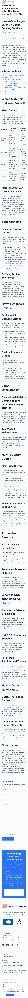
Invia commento (7, 839)
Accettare (10, 995)
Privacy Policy (13, 834)
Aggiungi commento (8, 812)
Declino (18, 995)
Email (4, 797)
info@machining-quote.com (12, 962)
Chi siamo (6, 987)
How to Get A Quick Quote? (13, 90)
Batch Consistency (10, 81)
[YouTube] (7, 945)
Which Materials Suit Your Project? (15, 75)
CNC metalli (6, 933)
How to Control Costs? (11, 83)
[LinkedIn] (12, 945)
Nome (4, 789)
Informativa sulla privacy (10, 983)
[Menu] (25, 7)
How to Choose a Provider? (13, 79)
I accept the (10, 834)
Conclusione (8, 92)
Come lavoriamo (8, 985)
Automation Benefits (11, 85)
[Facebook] (3, 945)
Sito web (4, 804)
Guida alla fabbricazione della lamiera (12, 34)
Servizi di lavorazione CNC (11, 938)
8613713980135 (9, 957)
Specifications (9, 77)
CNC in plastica (7, 936)
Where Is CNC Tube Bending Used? (15, 87)
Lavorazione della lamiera (10, 940)
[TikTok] (17, 945)
